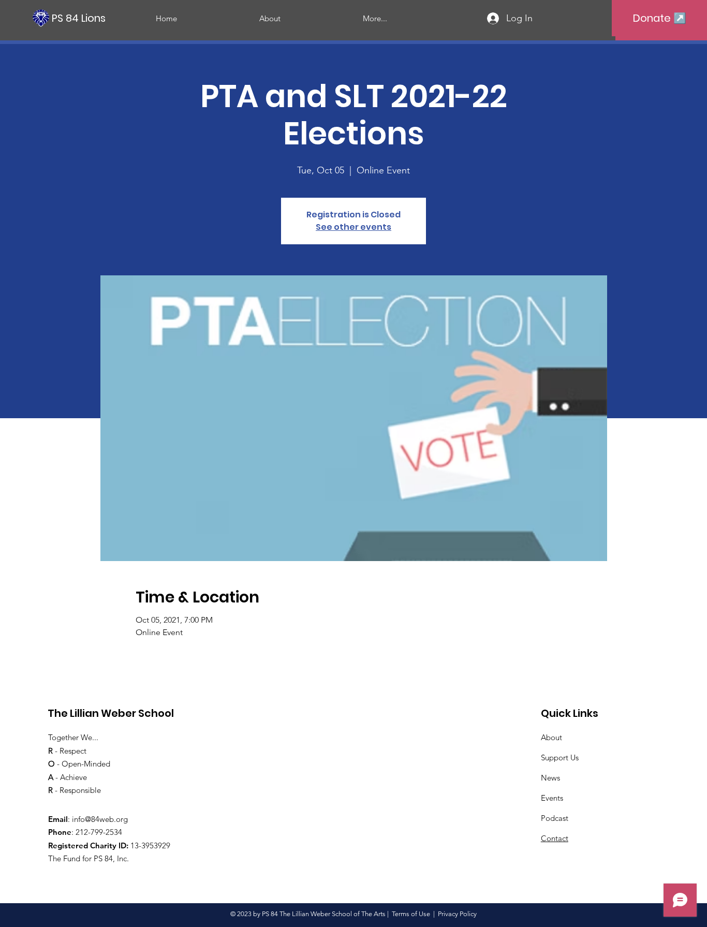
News (550, 778)
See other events (353, 227)
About (551, 737)
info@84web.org (100, 819)
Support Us (560, 757)
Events (552, 798)
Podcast (554, 818)
